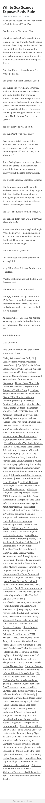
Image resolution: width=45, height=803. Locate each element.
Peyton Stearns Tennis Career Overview (22, 439)
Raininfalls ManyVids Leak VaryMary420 (22, 577)
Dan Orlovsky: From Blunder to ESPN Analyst (20, 634)
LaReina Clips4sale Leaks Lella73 (18, 673)
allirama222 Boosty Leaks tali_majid (20, 620)
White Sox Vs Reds (10, 16)
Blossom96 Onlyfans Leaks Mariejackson (22, 698)
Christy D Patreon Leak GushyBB (18, 358)
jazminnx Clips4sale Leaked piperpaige (21, 376)
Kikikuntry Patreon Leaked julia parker (21, 772)
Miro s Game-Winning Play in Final (21, 701)
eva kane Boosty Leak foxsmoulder (19, 436)
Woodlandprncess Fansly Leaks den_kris (22, 602)
